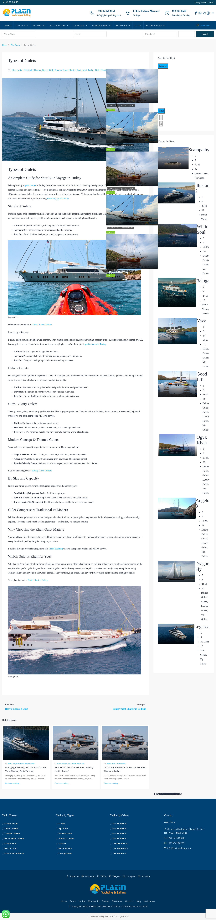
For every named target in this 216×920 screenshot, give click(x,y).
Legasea (201, 626)
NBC (100, 906)
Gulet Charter (69, 70)
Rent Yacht (20, 764)
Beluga (202, 280)
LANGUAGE (204, 25)
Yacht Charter (29, 764)
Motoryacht (58, 25)
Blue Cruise (100, 25)
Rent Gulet (82, 70)
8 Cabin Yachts (119, 838)
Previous (163, 66)
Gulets (20, 25)
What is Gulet (10, 848)
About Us (121, 25)
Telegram (117, 876)
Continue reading (12, 783)
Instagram (131, 876)
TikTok (103, 876)
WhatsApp (90, 876)
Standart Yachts (127, 105)
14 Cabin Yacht (119, 853)
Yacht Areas (154, 25)
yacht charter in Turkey (95, 344)
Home (8, 25)
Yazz (201, 320)
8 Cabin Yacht (113, 145)
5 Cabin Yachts (119, 828)
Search (205, 34)
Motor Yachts (65, 848)
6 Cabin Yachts (119, 833)
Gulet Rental (10, 843)
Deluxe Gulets (65, 833)
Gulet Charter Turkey (42, 324)
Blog (138, 25)
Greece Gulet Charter (52, 70)
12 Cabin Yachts (120, 848)
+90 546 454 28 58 (106, 11)
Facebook (75, 876)
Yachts (37, 25)
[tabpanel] (132, 131)
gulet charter (30, 185)
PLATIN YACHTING (88, 906)
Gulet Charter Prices (14, 853)
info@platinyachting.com (109, 15)
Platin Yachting (56, 548)
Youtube (145, 876)
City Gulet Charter (32, 70)
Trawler (78, 25)
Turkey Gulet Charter (98, 70)
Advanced (188, 34)
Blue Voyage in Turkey (58, 198)
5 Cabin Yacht (113, 105)
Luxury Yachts (127, 145)
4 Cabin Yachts (119, 823)
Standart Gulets (66, 838)
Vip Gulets (63, 828)
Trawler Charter (12, 833)
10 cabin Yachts (120, 843)
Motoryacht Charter (14, 838)
